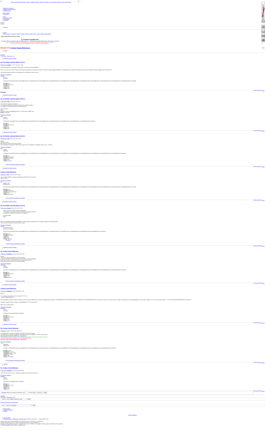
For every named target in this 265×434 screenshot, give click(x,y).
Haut (263, 90)
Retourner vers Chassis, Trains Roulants (9, 402)
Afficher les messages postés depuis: (15, 392)
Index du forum (6, 33)
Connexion (5, 20)
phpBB (7, 425)
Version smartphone (132, 415)
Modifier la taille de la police (9, 9)
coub (8, 138)
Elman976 (9, 291)
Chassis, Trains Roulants (45, 33)
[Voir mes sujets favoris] (263, 43)
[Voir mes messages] (263, 40)
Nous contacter (6, 13)
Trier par (31, 392)
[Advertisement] (132, 429)
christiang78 (13, 111)
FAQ (4, 16)
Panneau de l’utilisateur (8, 8)
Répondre (3, 54)
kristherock (9, 254)
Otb (8, 174)
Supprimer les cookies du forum (19, 419)
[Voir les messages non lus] (263, 31)
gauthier (9, 65)
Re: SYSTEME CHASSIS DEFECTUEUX (13, 62)
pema (8, 101)
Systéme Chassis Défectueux (20, 48)
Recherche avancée (7, 17)
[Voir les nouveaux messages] (263, 35)
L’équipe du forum (7, 419)
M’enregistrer (6, 19)
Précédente (4, 392)
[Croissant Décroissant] (42, 392)
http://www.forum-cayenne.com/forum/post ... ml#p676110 (13, 339)
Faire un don (6, 14)
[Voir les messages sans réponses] (263, 27)
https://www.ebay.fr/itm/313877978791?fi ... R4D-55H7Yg (13, 335)
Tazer (8, 330)
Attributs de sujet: (5, 399)
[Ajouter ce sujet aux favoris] (263, 48)
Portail (4, 32)
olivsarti (9, 208)
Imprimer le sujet (7, 10)
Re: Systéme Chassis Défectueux (9, 251)
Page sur (9, 56)
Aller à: (3, 405)
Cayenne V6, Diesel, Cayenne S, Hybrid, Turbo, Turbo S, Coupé (25, 33)
